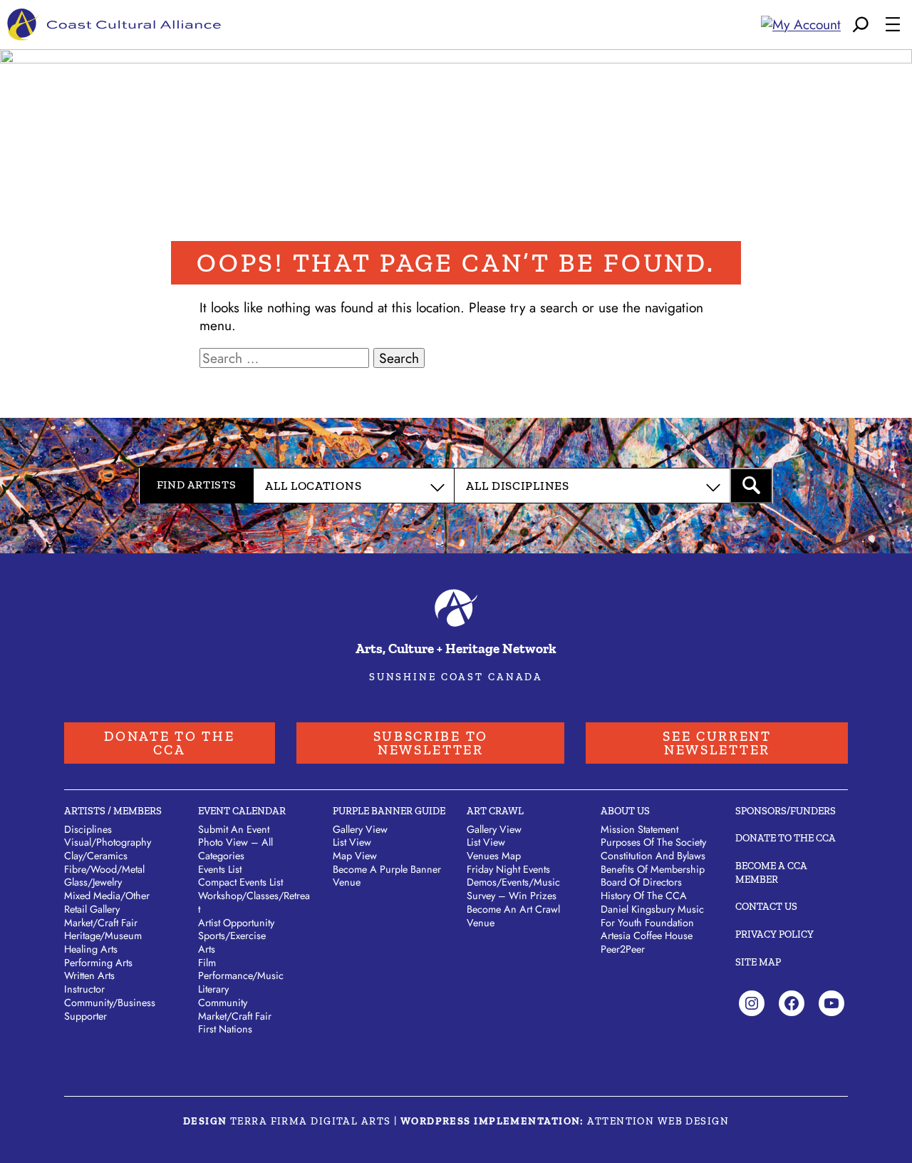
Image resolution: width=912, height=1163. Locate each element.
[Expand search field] (861, 24)
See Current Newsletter (717, 743)
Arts (206, 949)
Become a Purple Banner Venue (387, 876)
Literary (213, 989)
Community (222, 1002)
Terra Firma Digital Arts (310, 1121)
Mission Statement (639, 829)
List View (352, 842)
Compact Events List (240, 882)
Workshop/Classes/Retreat (254, 902)
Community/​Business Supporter (109, 1009)
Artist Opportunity (236, 923)
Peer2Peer (623, 949)
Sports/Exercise (232, 935)
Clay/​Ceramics (96, 856)
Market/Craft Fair (234, 1016)
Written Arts (89, 975)
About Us (625, 810)
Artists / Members (113, 810)
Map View (355, 856)
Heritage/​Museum (103, 935)
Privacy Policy (774, 934)
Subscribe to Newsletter (430, 743)
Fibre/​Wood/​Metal (104, 869)
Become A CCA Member (771, 872)
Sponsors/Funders (785, 810)
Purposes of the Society (653, 842)
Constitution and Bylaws (653, 856)
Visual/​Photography (107, 842)
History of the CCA (644, 895)
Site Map (758, 961)
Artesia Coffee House (647, 935)
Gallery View (360, 829)
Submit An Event (233, 829)
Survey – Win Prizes (511, 895)
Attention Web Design (658, 1121)
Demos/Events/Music (513, 882)
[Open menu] (893, 24)
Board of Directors (641, 882)
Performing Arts (98, 962)
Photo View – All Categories (235, 849)
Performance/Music (241, 975)
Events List (220, 869)
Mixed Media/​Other (107, 895)
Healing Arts (91, 949)
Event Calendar (242, 810)
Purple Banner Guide (389, 810)
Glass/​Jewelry (93, 882)
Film (207, 962)
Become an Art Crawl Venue (513, 916)
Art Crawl (495, 810)
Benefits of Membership (653, 869)
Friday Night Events (508, 869)
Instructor (84, 989)
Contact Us (766, 906)
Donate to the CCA (169, 743)
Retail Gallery (92, 909)
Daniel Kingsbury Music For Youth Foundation (652, 916)
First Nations (225, 1029)
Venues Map (494, 856)
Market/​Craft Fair (101, 923)
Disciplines (88, 829)
